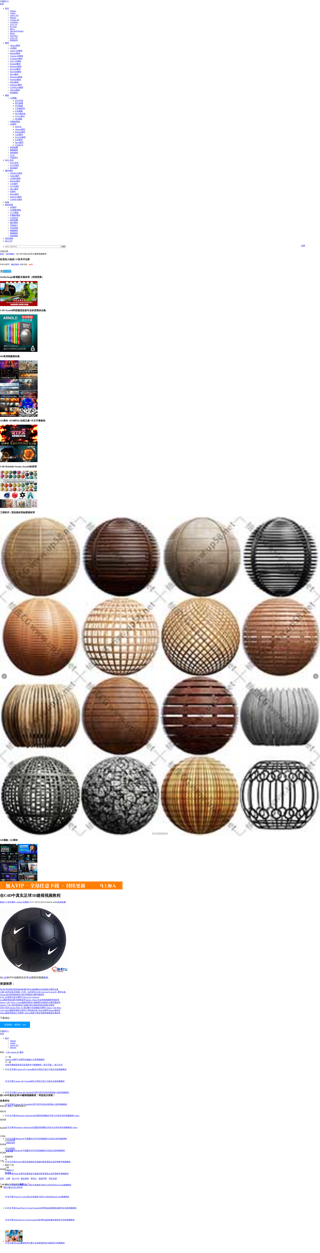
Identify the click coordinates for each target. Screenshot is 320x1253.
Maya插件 (14, 189)
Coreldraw (14, 22)
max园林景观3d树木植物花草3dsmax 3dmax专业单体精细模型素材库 (29, 1000)
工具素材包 (20, 108)
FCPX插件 (14, 165)
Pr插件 (13, 192)
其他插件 (14, 168)
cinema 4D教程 (22, 902)
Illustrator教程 (16, 66)
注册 (303, 246)
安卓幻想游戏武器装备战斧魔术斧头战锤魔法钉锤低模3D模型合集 (29, 989)
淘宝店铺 (53, 1178)
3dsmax (13, 11)
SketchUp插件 (16, 197)
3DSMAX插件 (16, 173)
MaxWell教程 (15, 72)
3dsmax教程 (15, 45)
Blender (13, 18)
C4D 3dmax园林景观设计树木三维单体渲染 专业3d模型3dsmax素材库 (30, 1010)
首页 (2, 4)
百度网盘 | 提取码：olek (15, 1025)
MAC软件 (14, 163)
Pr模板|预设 (15, 121)
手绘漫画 (14, 228)
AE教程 (13, 48)
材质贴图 (14, 147)
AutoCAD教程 (16, 51)
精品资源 (9, 205)
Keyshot (13, 27)
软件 (7, 8)
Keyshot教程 (15, 69)
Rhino (12, 33)
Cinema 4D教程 (16, 56)
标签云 (34, 1178)
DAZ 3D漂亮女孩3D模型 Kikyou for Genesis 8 (19, 997)
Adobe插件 (14, 176)
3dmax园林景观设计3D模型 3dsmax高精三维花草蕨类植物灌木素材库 (30, 1013)
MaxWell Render (17, 31)
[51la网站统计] (28, 1184)
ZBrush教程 (15, 90)
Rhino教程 (14, 82)
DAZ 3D (13, 24)
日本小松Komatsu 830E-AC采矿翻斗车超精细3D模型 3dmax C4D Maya (30, 1008)
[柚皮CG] (4, 1)
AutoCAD (14, 15)
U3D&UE (19, 145)
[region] (160, 676)
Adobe (12, 13)
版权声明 (43, 1178)
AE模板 (13, 98)
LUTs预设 (14, 213)
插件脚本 (9, 171)
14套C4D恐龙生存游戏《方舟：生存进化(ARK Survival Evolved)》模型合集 (33, 992)
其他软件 (14, 40)
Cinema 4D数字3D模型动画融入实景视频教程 (25, 1059)
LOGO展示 (20, 116)
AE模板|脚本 (15, 210)
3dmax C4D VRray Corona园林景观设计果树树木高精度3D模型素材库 (30, 1002)
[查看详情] (160, 676)
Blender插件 (15, 181)
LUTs (12, 155)
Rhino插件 (14, 194)
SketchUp (14, 36)
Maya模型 (19, 142)
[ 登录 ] (9, 1106)
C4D (4, 977)
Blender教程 (15, 53)
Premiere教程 (15, 80)
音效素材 (14, 153)
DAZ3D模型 (20, 137)
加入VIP (8, 241)
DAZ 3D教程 (15, 61)
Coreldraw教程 (16, 59)
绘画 (7, 202)
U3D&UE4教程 (16, 87)
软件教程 (10, 254)
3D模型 (13, 124)
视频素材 (14, 150)
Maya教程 (14, 74)
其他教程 (14, 93)
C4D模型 (19, 135)
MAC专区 (9, 160)
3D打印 (18, 127)
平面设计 (14, 157)
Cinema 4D (14, 20)
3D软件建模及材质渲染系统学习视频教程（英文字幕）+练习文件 (34, 1065)
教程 (7, 43)
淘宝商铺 (9, 238)
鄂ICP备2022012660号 (13, 1187)
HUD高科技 (20, 114)
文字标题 (19, 106)
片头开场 (19, 101)
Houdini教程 (15, 64)
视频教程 (14, 230)
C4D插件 (14, 184)
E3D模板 (19, 111)
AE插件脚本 (15, 178)
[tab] (153, 833)
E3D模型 (19, 140)
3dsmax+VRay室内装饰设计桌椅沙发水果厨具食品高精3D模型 (27, 1005)
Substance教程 (16, 85)
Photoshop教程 (16, 77)
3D (29, 977)
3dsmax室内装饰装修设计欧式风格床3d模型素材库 (22, 995)
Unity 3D (14, 38)
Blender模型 (20, 132)
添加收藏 (62, 902)
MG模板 (18, 119)
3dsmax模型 (20, 129)
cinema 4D (14, 1052)
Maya (12, 29)
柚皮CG (3, 902)
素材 (7, 95)
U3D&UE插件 (16, 199)
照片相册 (19, 103)
